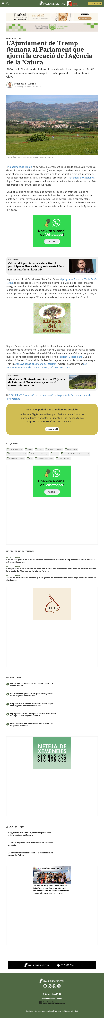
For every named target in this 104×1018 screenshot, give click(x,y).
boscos (55, 454)
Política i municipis (15, 449)
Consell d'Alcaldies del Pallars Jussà (76, 454)
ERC (30, 458)
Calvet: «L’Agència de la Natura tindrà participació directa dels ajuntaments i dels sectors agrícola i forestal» (36, 266)
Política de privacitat (70, 1011)
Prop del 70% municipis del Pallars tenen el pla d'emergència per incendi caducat (31, 704)
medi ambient (13, 259)
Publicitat (29, 1011)
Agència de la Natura (55, 449)
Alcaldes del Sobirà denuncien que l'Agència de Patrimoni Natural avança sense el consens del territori (36, 382)
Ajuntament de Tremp (20, 166)
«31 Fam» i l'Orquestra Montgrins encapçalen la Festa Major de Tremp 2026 (31, 694)
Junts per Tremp (64, 458)
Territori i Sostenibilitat (70, 356)
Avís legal (57, 1011)
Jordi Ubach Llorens (25, 84)
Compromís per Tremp (45, 458)
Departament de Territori (17, 454)
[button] (95, 3)
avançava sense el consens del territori (35, 363)
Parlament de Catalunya (81, 177)
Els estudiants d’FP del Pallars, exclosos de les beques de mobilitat (31, 724)
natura (30, 449)
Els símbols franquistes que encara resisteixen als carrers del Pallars (30, 854)
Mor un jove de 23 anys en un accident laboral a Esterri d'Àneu (31, 684)
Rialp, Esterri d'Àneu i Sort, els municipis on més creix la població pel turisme (29, 834)
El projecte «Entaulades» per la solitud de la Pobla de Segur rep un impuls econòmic (33, 714)
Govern (39, 449)
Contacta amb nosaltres (44, 1011)
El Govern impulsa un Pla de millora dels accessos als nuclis (30, 844)
